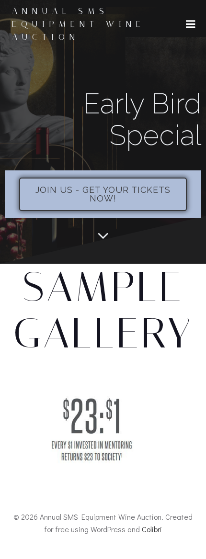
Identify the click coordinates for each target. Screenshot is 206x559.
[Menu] (191, 24)
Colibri (152, 529)
